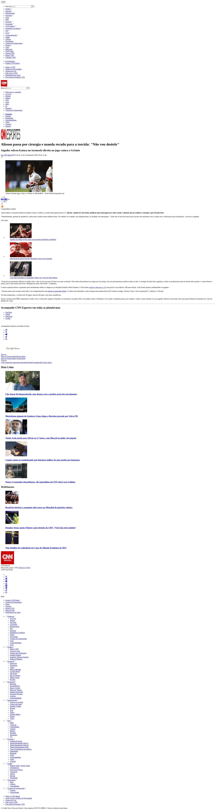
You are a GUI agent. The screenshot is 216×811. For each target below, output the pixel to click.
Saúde (7, 37)
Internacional (10, 13)
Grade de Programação (13, 602)
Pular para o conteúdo (13, 92)
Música (12, 731)
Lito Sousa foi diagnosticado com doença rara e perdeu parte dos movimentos (41, 394)
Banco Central (15, 688)
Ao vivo (8, 94)
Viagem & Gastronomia (13, 43)
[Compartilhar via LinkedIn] (5, 200)
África (12, 712)
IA (6, 106)
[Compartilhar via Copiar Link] (9, 200)
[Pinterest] (6, 588)
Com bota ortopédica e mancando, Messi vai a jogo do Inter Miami (33, 278)
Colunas (8, 606)
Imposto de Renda (16, 692)
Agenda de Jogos (16, 741)
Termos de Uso (10, 71)
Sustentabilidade (15, 698)
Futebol (8, 116)
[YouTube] (6, 581)
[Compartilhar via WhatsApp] (7, 200)
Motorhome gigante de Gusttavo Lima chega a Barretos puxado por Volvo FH (41, 416)
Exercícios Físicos (16, 770)
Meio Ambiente (15, 669)
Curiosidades (14, 786)
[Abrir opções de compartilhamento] (5, 202)
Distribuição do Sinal (12, 75)
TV (11, 737)
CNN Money (10, 26)
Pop (6, 31)
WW (7, 100)
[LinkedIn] (6, 586)
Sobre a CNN (10, 67)
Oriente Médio (15, 714)
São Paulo (13, 673)
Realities (13, 733)
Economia (9, 24)
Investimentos (15, 686)
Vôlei (12, 755)
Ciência (8, 39)
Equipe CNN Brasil (12, 63)
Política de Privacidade (13, 69)
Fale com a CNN (11, 73)
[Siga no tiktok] (6, 337)
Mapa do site (10, 610)
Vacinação (13, 772)
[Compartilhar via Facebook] (2, 200)
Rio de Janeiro (15, 676)
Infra (7, 19)
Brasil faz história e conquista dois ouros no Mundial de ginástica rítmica (38, 507)
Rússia (12, 716)
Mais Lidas (7, 367)
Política (8, 9)
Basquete (13, 753)
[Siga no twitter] (6, 332)
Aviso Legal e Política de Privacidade (18, 798)
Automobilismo (10, 120)
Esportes (8, 22)
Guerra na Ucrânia (16, 702)
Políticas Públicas (16, 659)
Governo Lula (15, 651)
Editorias (11, 616)
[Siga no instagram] (6, 330)
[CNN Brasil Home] (13, 86)
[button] (108, 175)
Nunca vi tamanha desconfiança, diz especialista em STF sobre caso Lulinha (40, 482)
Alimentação (14, 768)
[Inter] (6, 575)
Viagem (12, 790)
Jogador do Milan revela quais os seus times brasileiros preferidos (33, 239)
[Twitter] (6, 577)
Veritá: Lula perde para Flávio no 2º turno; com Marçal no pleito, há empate (40, 438)
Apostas (8, 124)
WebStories (7, 486)
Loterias (13, 696)
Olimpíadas (14, 751)
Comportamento (11, 35)
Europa (12, 708)
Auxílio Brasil (15, 671)
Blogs (7, 604)
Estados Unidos (15, 706)
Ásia (11, 710)
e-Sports (13, 761)
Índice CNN (14, 649)
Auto (7, 47)
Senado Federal (15, 655)
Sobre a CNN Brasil (12, 796)
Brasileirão (9, 118)
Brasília (12, 680)
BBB (12, 723)
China (12, 718)
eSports (8, 126)
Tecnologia (9, 41)
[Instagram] (6, 584)
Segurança (13, 665)
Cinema (12, 729)
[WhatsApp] (6, 593)
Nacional (8, 15)
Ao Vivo (13, 618)
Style (7, 33)
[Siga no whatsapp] (6, 339)
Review (8, 45)
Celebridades (14, 727)
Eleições (8, 11)
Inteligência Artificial (12, 28)
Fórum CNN (10, 53)
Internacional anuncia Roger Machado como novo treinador (31, 259)
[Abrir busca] (32, 6)
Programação (10, 61)
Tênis (7, 122)
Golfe (12, 759)
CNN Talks (9, 51)
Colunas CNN (10, 57)
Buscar (7, 6)
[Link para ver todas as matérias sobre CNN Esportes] (10, 139)
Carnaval (13, 725)
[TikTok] (6, 590)
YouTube (8, 312)
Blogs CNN (9, 55)
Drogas (12, 776)
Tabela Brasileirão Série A (19, 743)
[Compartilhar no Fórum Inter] (2, 207)
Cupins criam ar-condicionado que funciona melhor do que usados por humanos (42, 460)
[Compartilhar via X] (3, 200)
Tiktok (7, 314)
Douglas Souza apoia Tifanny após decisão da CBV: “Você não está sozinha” (40, 528)
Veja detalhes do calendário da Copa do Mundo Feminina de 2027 (36, 548)
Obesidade (13, 778)
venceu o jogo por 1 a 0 (97, 287)
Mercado (13, 684)
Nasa (12, 782)
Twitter (7, 318)
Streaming (13, 735)
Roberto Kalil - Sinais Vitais (20, 766)
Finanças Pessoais (16, 694)
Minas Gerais (14, 678)
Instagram (8, 316)
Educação (8, 49)
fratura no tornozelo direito (57, 291)
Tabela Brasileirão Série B (19, 745)
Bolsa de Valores (16, 690)
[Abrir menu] (3, 2)
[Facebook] (6, 579)
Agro (7, 17)
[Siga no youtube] (6, 335)
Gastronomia (14, 792)
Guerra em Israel (16, 704)
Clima (12, 667)
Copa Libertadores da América (21, 749)
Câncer (12, 774)
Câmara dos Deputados (18, 653)
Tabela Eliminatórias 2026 (19, 747)
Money (7, 98)
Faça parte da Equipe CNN (15, 77)
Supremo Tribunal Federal (19, 657)
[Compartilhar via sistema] (2, 204)
